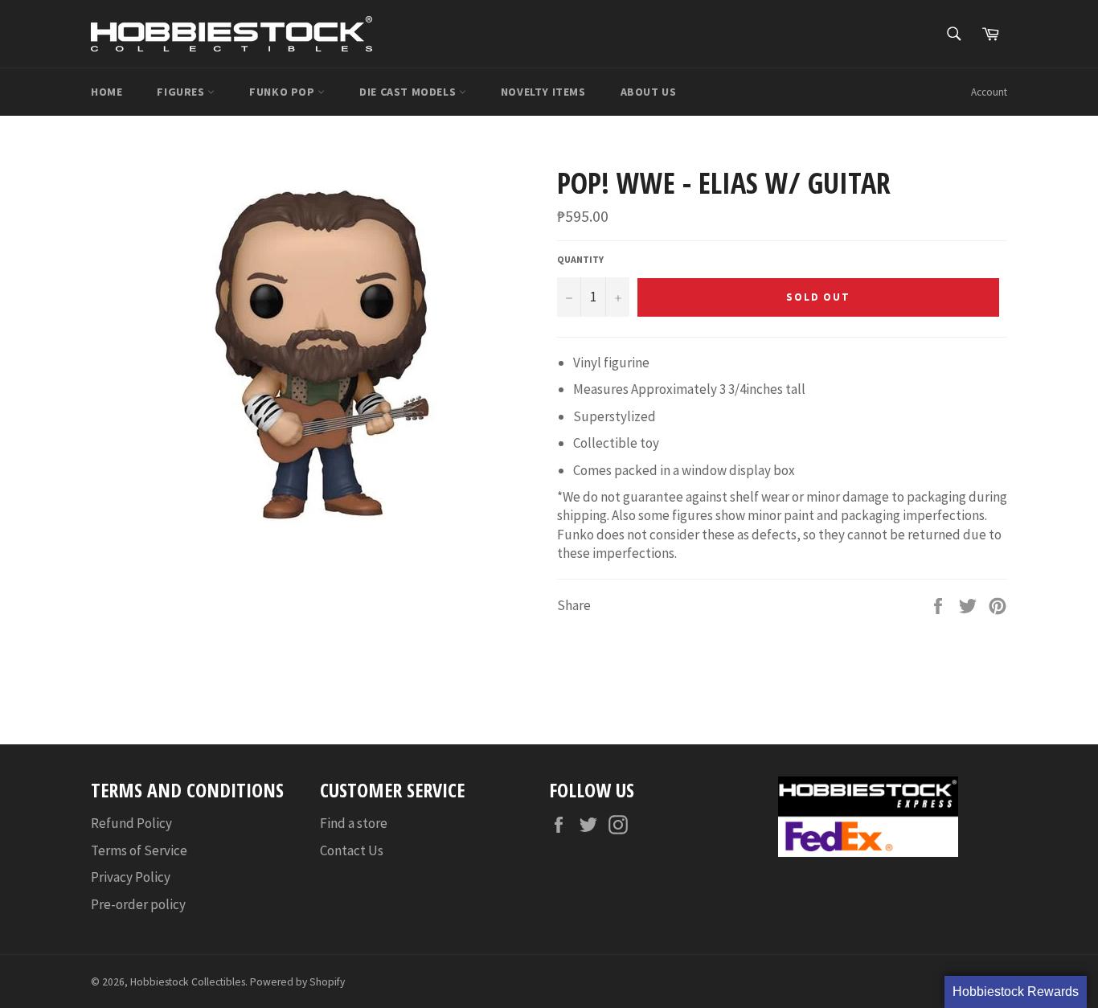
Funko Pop (283, 91)
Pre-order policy (138, 904)
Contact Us (351, 850)
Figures (182, 91)
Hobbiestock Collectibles (187, 982)
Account (989, 92)
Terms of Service (139, 850)
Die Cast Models (409, 91)
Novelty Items (543, 91)
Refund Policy (131, 823)
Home (106, 91)
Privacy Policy (130, 877)
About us (649, 91)
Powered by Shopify (297, 982)
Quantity (580, 259)
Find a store (353, 823)
